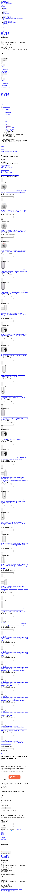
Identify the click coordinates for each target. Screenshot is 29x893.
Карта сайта (3, 839)
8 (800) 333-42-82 (5, 34)
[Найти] (4, 65)
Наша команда (6, 19)
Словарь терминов (7, 21)
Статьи (5, 14)
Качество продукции (8, 17)
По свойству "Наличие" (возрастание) (10, 175)
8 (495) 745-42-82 (5, 32)
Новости (5, 23)
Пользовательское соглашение (8, 890)
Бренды (5, 8)
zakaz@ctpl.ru (4, 31)
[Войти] (1, 100)
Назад (8, 125)
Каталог (2, 832)
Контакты (3, 838)
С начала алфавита (5, 165)
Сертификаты (6, 9)
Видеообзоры (6, 24)
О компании (3, 837)
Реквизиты (6, 13)
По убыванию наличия (6, 173)
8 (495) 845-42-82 (5, 36)
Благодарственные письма (9, 22)
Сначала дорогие (5, 171)
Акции (2, 833)
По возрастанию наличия (7, 172)
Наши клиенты (7, 16)
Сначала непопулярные (6, 167)
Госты (4, 12)
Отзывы (5, 11)
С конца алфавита (5, 166)
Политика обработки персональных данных (11, 889)
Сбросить (8, 807)
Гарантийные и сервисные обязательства (13, 18)
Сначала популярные (6, 168)
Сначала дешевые (5, 170)
